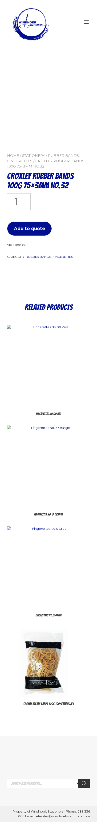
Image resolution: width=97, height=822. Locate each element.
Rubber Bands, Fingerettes (49, 256)
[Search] (84, 783)
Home (13, 155)
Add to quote (29, 228)
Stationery (33, 155)
